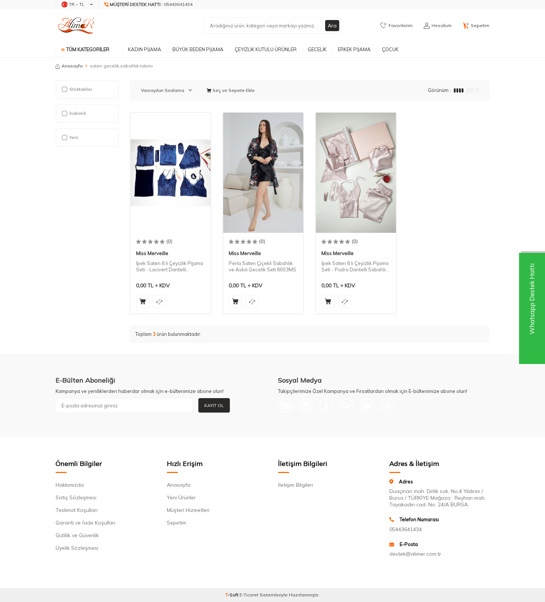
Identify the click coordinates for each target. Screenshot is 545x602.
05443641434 (405, 529)
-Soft (232, 595)
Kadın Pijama (144, 49)
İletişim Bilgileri (295, 485)
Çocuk (390, 49)
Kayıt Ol (214, 405)
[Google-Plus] (346, 405)
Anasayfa (72, 66)
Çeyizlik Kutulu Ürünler (266, 49)
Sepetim (176, 522)
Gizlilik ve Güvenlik (77, 535)
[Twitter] (367, 405)
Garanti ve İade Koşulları (85, 522)
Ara (332, 25)
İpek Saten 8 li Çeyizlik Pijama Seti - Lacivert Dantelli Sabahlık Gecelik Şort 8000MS (170, 266)
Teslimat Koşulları (77, 510)
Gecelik (317, 49)
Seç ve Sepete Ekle (233, 90)
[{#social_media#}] (285, 405)
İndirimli (77, 113)
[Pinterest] (387, 405)
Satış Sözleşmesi (76, 497)
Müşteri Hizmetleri (188, 510)
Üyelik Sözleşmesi (77, 548)
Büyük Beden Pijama (198, 49)
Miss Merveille (152, 253)
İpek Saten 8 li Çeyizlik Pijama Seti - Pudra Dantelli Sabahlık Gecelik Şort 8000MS (355, 266)
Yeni (73, 137)
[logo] (78, 25)
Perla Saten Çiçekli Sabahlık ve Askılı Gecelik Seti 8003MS (262, 266)
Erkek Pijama (354, 49)
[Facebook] (326, 405)
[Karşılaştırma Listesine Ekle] (159, 301)
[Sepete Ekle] (142, 301)
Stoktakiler (80, 89)
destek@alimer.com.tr (415, 553)
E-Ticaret (249, 595)
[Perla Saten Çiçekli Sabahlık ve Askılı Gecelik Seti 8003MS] (263, 173)
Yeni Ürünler (181, 497)
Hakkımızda (70, 485)
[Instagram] (305, 405)
